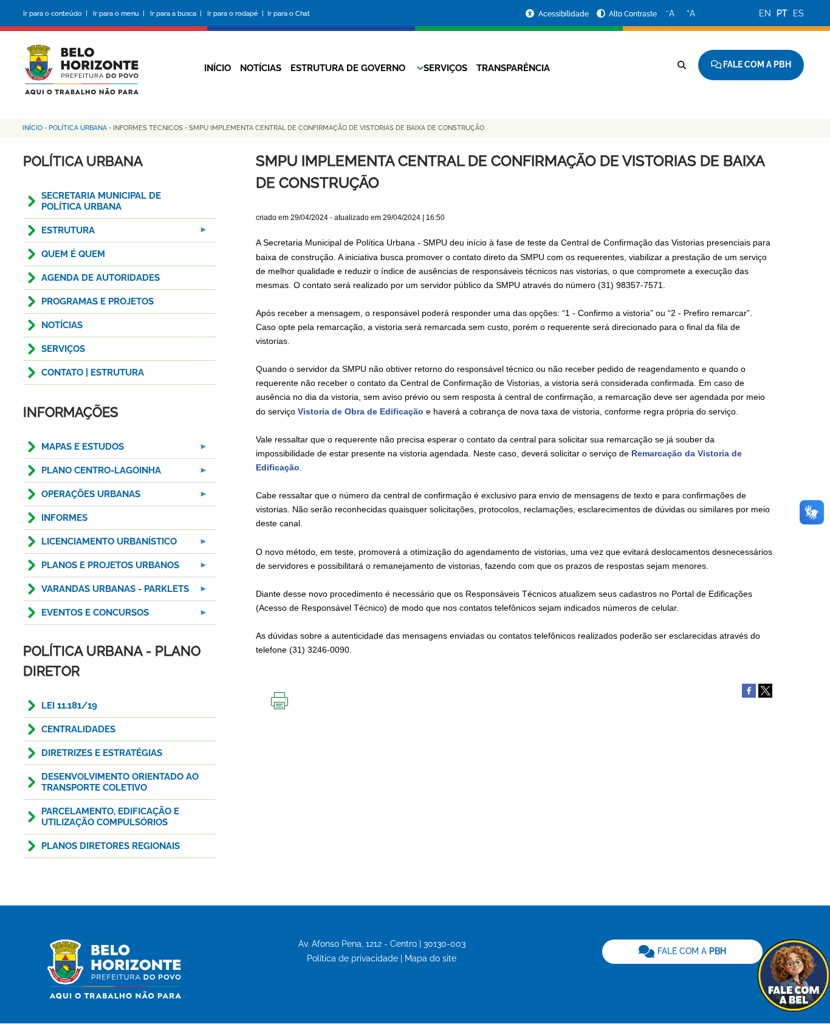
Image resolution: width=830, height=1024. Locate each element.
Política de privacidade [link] (352, 958)
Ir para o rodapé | (236, 14)
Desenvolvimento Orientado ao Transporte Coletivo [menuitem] (120, 782)
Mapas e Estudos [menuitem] (73, 450)
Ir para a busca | (176, 14)
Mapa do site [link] (430, 958)
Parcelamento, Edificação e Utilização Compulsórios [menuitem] (110, 817)
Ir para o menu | (119, 14)
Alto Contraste (633, 14)
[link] (682, 952)
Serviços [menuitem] (63, 348)
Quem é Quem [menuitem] (73, 254)
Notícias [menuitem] (62, 325)
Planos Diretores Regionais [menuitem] (110, 845)
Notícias (260, 68)
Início (217, 68)
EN (765, 13)
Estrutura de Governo (347, 68)
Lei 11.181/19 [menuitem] (69, 705)
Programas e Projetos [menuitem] (97, 301)
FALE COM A (690, 951)
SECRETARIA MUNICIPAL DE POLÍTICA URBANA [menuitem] (101, 201)
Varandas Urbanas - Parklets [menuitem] (106, 592)
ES (798, 13)
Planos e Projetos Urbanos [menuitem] (101, 568)
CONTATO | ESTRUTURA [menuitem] (92, 372)
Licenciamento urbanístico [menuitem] (100, 545)
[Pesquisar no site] (681, 65)
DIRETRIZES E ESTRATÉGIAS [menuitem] (101, 752)
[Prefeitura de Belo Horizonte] (81, 62)
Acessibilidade (564, 14)
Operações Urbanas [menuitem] (81, 497)
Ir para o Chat (288, 14)
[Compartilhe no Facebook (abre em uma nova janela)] (749, 690)
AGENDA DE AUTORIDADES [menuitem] (100, 277)
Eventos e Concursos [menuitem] (86, 616)
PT (782, 13)
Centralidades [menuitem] (78, 729)
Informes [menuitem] (64, 517)
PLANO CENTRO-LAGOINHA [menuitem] (92, 474)
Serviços (445, 68)
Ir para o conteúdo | (57, 14)
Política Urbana (78, 128)
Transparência (513, 68)
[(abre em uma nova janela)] (765, 690)
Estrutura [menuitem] (59, 233)
